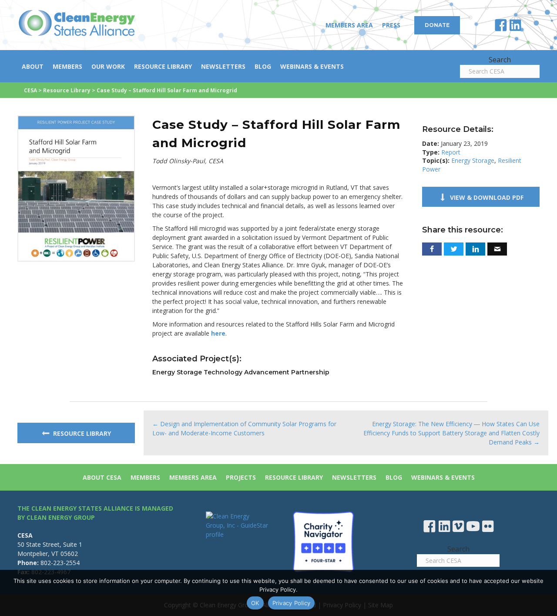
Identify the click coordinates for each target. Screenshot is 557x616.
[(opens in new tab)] (76, 188)
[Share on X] (453, 249)
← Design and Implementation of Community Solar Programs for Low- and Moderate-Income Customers (244, 428)
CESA (30, 90)
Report (450, 152)
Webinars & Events (312, 66)
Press (391, 25)
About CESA (102, 477)
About (33, 66)
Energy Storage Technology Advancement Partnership (240, 372)
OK (255, 602)
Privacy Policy (291, 602)
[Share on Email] (497, 249)
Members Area (349, 25)
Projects (241, 477)
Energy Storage (472, 160)
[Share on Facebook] (432, 249)
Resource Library (163, 66)
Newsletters (223, 66)
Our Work (108, 66)
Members (67, 66)
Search (500, 59)
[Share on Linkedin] (475, 249)
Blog (263, 66)
